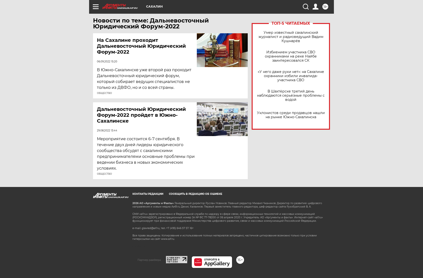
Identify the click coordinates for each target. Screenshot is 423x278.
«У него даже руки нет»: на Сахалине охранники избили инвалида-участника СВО (291, 76)
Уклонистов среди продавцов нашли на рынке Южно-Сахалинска (291, 115)
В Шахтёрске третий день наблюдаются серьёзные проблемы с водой (291, 95)
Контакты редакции (147, 194)
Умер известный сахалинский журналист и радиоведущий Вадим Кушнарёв (290, 37)
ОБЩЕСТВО (104, 93)
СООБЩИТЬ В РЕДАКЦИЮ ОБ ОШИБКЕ (195, 194)
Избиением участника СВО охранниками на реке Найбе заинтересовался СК (291, 56)
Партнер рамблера (149, 259)
